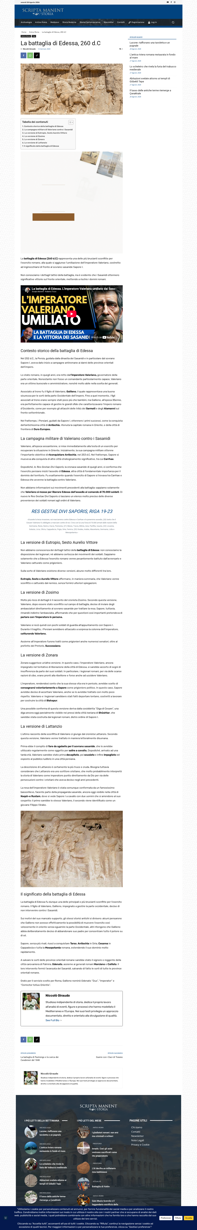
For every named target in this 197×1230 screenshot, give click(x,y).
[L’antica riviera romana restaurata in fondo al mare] (31, 1148)
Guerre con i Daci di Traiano (109, 1057)
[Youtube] (167, 2)
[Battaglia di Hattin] (83, 1183)
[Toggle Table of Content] (69, 122)
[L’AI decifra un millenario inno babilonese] (83, 1167)
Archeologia (45, 1127)
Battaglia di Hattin (101, 1186)
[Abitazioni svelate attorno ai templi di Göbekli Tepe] (31, 1180)
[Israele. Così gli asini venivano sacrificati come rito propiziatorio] (83, 1148)
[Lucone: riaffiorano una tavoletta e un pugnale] (31, 1131)
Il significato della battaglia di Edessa (41, 146)
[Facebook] (171, 2)
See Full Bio (52, 1020)
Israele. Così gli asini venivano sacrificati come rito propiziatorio (104, 1152)
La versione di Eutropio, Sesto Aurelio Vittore (46, 133)
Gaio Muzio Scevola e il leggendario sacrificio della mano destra (105, 1204)
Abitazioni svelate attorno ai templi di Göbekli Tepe (150, 80)
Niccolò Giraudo (29, 49)
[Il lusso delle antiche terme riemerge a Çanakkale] (31, 1197)
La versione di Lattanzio (35, 142)
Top (34, 36)
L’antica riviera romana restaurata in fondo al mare (153, 56)
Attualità (97, 1181)
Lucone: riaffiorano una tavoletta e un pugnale (150, 44)
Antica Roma (34, 32)
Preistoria (97, 1143)
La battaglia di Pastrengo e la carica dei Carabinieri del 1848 (40, 1058)
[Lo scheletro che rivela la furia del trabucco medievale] (31, 1164)
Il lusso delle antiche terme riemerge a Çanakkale (150, 92)
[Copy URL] (37, 55)
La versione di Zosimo (35, 136)
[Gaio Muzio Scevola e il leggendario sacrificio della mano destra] (83, 1200)
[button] (173, 22)
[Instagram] (174, 2)
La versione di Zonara (34, 139)
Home (23, 32)
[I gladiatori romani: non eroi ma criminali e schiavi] (83, 1131)
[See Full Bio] (61, 1020)
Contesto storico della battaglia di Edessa (43, 126)
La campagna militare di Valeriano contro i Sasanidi (48, 129)
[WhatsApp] (30, 55)
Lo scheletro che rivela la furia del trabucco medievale (153, 68)
